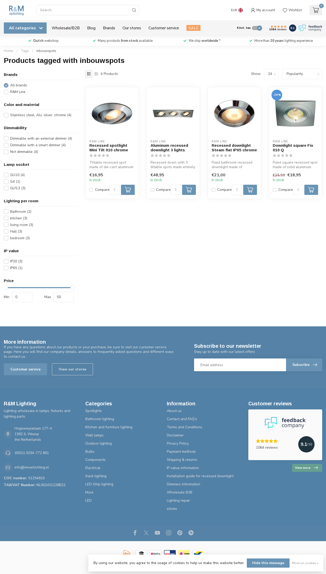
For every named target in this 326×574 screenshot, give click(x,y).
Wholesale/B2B (66, 28)
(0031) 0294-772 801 (32, 452)
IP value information (183, 467)
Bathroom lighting (99, 419)
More (89, 492)
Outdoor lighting (98, 443)
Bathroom (20, 211)
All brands (18, 85)
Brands (109, 28)
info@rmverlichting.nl (32, 467)
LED (88, 500)
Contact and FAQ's (182, 419)
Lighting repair (178, 500)
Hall (16, 231)
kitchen (18, 218)
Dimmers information (183, 484)
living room (21, 225)
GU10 (17, 175)
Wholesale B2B (179, 492)
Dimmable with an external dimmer (41, 138)
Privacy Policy (178, 443)
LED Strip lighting (99, 484)
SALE (193, 28)
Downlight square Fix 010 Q (293, 147)
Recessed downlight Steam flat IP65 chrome (234, 147)
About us (174, 410)
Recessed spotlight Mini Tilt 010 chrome (108, 147)
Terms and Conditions (184, 427)
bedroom (20, 238)
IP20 (16, 261)
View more (302, 468)
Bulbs (89, 451)
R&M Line (17, 92)
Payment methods (181, 451)
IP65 (16, 268)
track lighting (95, 476)
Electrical (92, 467)
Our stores (132, 28)
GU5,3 (17, 188)
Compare (102, 190)
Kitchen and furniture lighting (108, 427)
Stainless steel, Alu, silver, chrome (40, 115)
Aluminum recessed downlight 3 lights (169, 147)
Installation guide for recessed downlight (200, 476)
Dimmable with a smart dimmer (38, 145)
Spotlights (93, 410)
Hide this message (268, 562)
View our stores (72, 369)
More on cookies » (305, 563)
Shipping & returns (182, 459)
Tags (25, 51)
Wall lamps (94, 435)
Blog (91, 28)
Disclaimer (175, 435)
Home (8, 51)
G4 (15, 181)
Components (95, 459)
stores (172, 508)
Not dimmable (24, 152)
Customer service (163, 28)
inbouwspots (46, 51)
